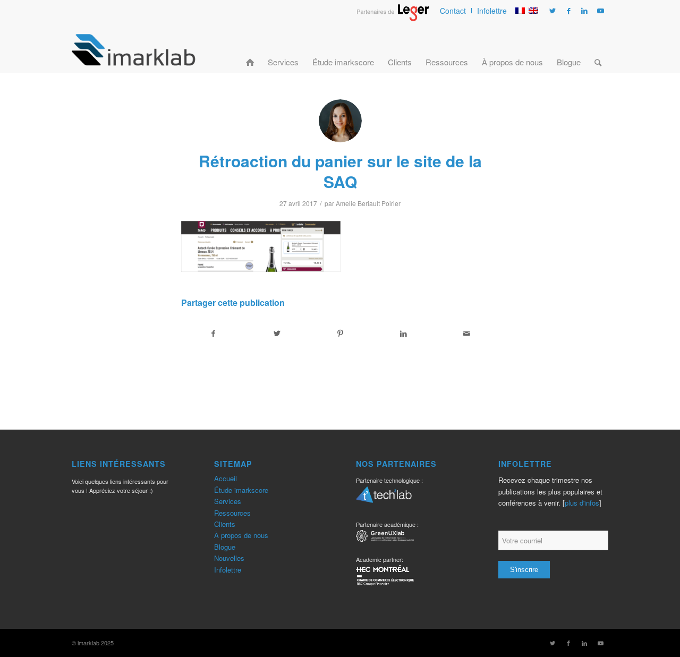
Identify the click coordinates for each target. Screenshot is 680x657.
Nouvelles (229, 558)
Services (227, 501)
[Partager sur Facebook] (213, 333)
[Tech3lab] (384, 498)
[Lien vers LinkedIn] (584, 11)
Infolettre (492, 10)
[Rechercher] (598, 49)
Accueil (225, 478)
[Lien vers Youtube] (600, 11)
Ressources (232, 513)
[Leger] (392, 18)
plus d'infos (582, 503)
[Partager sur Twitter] (276, 333)
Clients (224, 524)
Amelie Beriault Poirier (368, 203)
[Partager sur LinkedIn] (403, 333)
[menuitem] (453, 10)
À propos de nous (241, 535)
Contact (453, 10)
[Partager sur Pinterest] (340, 333)
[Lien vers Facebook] (568, 11)
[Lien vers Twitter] (552, 11)
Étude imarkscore (241, 490)
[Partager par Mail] (467, 333)
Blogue (224, 547)
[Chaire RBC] (385, 537)
